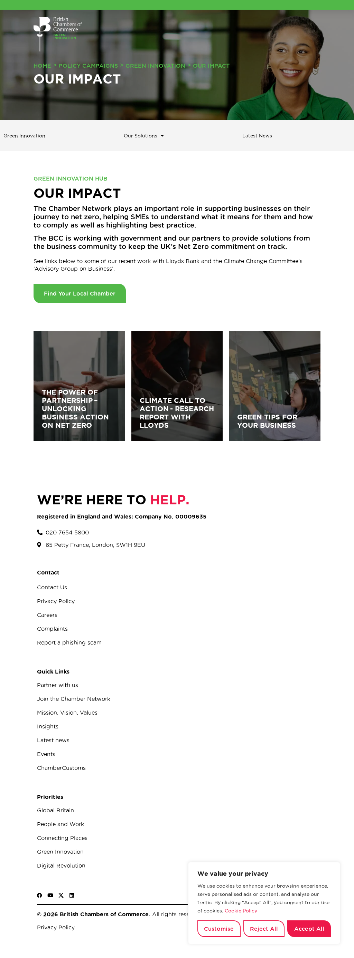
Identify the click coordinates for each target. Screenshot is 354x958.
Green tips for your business (267, 421)
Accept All (309, 929)
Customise (219, 929)
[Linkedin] (71, 895)
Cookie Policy (241, 910)
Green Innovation (155, 65)
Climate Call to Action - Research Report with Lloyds (177, 412)
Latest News (257, 135)
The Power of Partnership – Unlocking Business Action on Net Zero (75, 408)
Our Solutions (140, 135)
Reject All (264, 929)
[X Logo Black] (61, 895)
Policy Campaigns (88, 65)
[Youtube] (50, 895)
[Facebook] (39, 895)
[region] (264, 903)
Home (42, 65)
